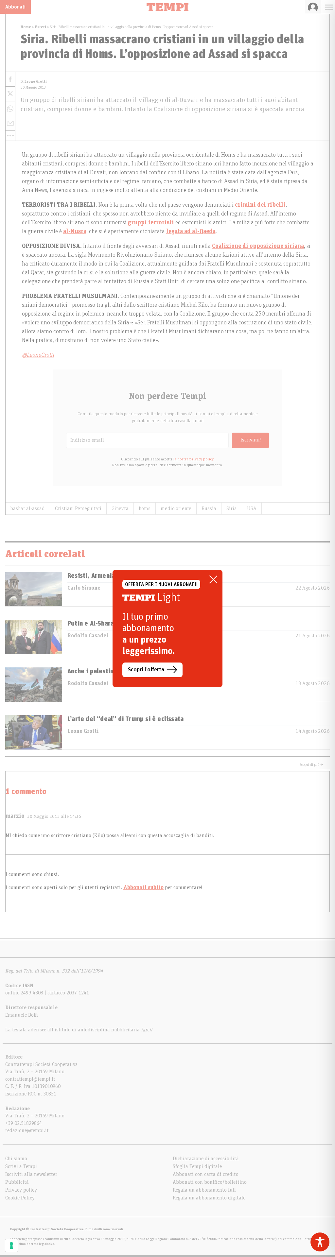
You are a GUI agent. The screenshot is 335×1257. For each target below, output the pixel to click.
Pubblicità (17, 1182)
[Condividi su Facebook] (10, 79)
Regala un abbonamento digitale (209, 1197)
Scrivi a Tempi (21, 1166)
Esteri (40, 27)
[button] (10, 136)
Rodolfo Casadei (87, 635)
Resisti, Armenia (91, 576)
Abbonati (15, 6)
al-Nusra (74, 231)
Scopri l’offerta (146, 670)
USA (251, 508)
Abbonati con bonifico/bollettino (210, 1182)
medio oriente (176, 508)
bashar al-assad (27, 508)
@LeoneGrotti (38, 355)
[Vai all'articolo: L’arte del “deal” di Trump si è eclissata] (33, 732)
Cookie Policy (20, 1197)
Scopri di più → (311, 764)
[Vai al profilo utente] (313, 7)
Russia (209, 508)
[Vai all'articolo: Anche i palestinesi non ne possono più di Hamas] (33, 684)
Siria (231, 508)
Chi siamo (16, 1158)
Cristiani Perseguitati (78, 508)
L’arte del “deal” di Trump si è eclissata (125, 719)
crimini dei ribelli (260, 205)
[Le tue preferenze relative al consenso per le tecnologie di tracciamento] (11, 1245)
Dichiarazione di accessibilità (206, 1158)
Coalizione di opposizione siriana (258, 246)
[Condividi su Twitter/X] (10, 94)
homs (144, 508)
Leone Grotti (83, 731)
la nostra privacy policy (193, 459)
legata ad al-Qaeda (191, 231)
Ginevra (120, 508)
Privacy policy (21, 1190)
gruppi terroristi (151, 223)
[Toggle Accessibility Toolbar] (320, 1242)
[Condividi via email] (10, 123)
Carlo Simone (83, 588)
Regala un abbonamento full (204, 1190)
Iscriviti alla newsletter (31, 1174)
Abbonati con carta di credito (205, 1174)
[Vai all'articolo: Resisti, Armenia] (33, 589)
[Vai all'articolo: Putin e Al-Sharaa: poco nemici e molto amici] (33, 637)
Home (26, 27)
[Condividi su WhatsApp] (10, 108)
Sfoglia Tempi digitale (197, 1166)
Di (34, 81)
